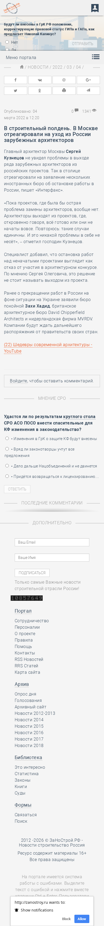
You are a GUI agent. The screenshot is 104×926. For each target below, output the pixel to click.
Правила (24, 640)
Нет (14, 42)
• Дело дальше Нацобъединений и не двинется (53, 466)
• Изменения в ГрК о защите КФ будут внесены (53, 439)
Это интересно (30, 767)
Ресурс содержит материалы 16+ (52, 853)
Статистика (27, 773)
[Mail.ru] (64, 80)
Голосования (28, 700)
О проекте (25, 633)
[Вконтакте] (39, 80)
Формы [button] (23, 805)
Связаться (26, 814)
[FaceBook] (15, 80)
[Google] (88, 80)
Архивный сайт (30, 706)
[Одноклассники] (39, 91)
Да (13, 50)
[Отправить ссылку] (88, 91)
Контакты (25, 653)
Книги (21, 786)
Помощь (23, 646)
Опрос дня (25, 694)
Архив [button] (22, 684)
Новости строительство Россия (52, 845)
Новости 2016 (29, 732)
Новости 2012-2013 (35, 713)
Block (66, 919)
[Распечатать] (64, 91)
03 (69, 67)
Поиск (21, 821)
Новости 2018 (29, 745)
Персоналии (27, 627)
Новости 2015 (29, 726)
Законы (23, 780)
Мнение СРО (52, 398)
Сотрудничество (32, 620)
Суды (20, 793)
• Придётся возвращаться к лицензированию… (54, 476)
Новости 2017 (29, 739)
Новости (38, 67)
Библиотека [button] (28, 757)
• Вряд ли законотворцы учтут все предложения (40, 452)
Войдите (18, 380)
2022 (58, 67)
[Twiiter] (15, 91)
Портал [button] (23, 611)
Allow (82, 919)
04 (78, 67)
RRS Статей (26, 665)
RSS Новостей (29, 659)
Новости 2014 (29, 719)
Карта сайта (27, 672)
